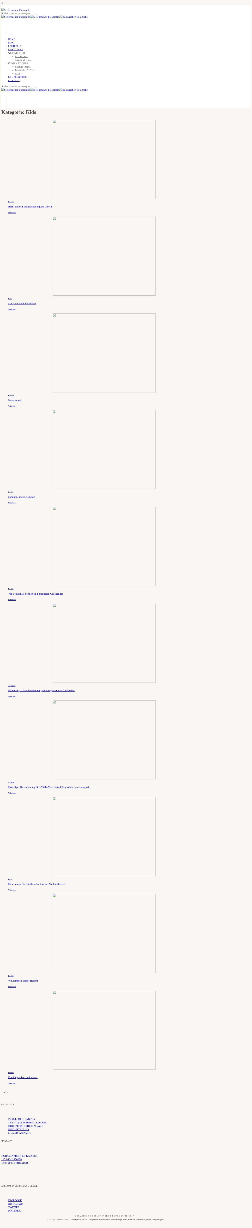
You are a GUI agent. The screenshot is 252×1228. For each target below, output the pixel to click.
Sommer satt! (15, 400)
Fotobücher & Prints (25, 70)
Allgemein (11, 686)
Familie (11, 202)
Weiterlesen (12, 212)
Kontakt (14, 80)
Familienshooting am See (21, 496)
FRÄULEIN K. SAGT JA (21, 1119)
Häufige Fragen (23, 67)
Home (11, 39)
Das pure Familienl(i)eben (22, 303)
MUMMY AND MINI (19, 1132)
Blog (11, 43)
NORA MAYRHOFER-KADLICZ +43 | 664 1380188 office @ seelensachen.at (19, 1159)
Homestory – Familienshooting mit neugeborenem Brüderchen (41, 690)
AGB (17, 73)
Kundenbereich (18, 77)
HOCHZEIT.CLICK (18, 1129)
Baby (10, 299)
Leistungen (15, 49)
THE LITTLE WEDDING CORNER (27, 1122)
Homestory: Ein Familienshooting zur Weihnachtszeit (36, 884)
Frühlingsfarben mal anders (23, 1077)
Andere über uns (23, 60)
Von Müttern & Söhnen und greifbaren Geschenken (35, 593)
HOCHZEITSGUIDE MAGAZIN (25, 1126)
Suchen (5, 13)
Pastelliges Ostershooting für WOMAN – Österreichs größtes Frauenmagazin (49, 787)
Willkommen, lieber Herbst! (23, 980)
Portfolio (14, 46)
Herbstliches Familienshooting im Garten (30, 206)
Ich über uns (21, 56)
